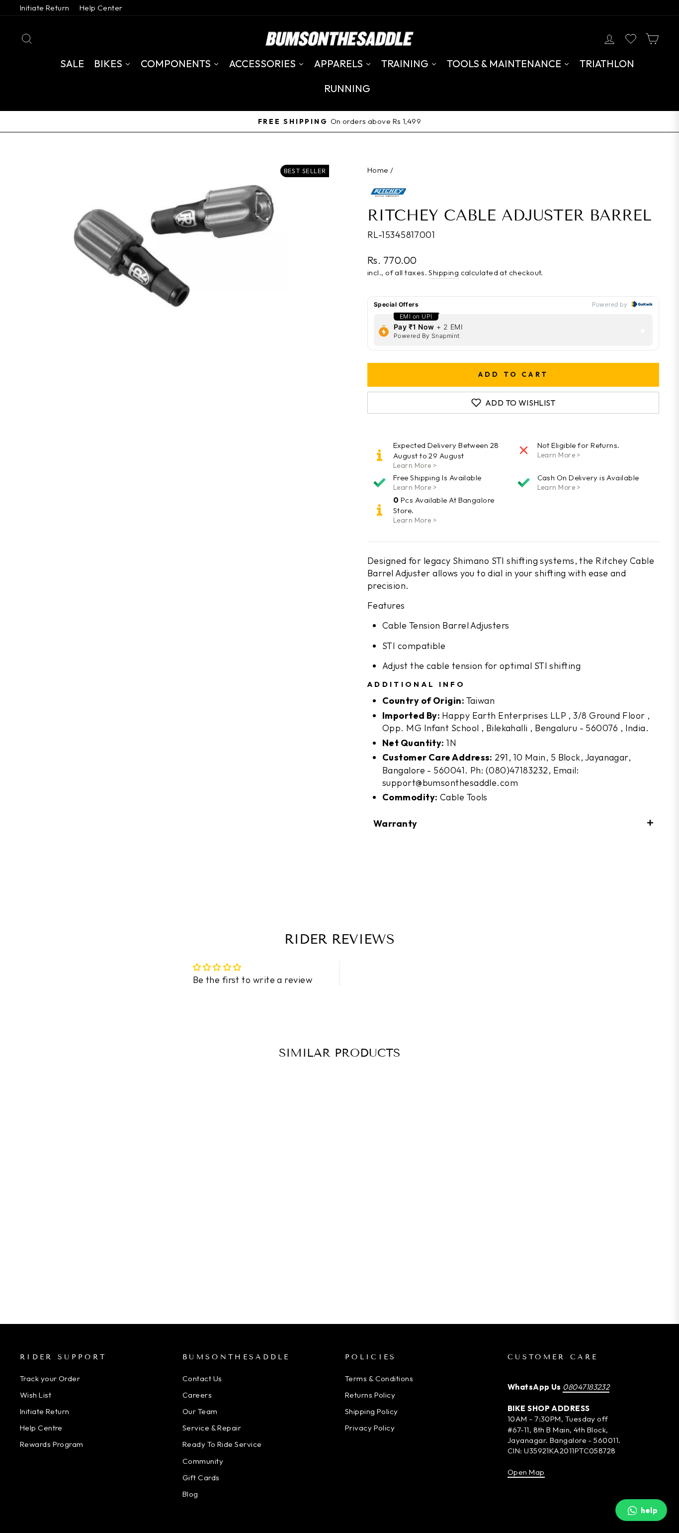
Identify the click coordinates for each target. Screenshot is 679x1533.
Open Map (526, 1472)
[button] (513, 823)
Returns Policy (370, 1395)
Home (378, 170)
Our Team (200, 1411)
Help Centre (41, 1427)
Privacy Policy (370, 1427)
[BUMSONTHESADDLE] (339, 38)
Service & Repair (211, 1427)
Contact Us (202, 1378)
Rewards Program (52, 1444)
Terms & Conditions (379, 1378)
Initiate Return (45, 7)
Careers (197, 1395)
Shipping (443, 272)
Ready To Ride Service (221, 1444)
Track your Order (50, 1378)
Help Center (101, 7)
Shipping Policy (371, 1411)
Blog (190, 1494)
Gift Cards (201, 1477)
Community (202, 1461)
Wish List (35, 1395)
